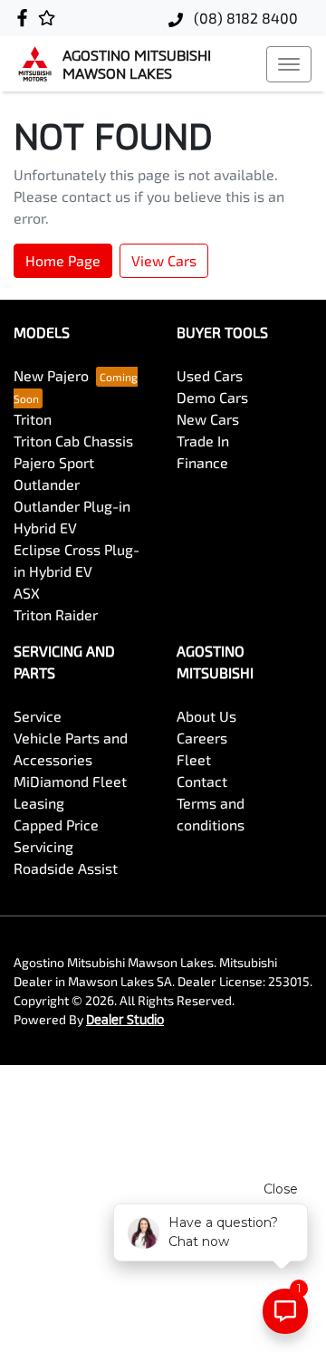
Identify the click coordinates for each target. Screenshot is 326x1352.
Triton (33, 418)
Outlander (47, 484)
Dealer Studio (125, 1019)
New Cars (208, 418)
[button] (289, 64)
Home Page (63, 260)
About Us (206, 715)
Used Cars (210, 375)
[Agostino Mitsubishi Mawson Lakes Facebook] (26, 17)
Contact (202, 781)
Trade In (203, 440)
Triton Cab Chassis (73, 440)
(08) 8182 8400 (244, 17)
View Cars (164, 260)
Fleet (194, 759)
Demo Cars (212, 397)
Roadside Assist (66, 868)
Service (38, 715)
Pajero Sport (54, 462)
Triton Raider (56, 614)
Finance (202, 462)
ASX (27, 592)
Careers (202, 737)
